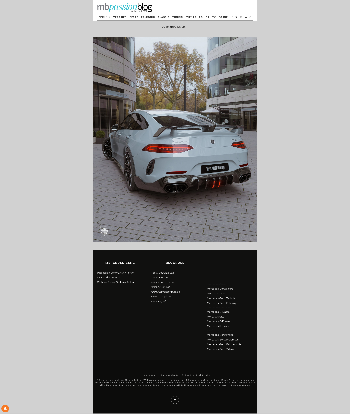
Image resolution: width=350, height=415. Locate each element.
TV (214, 17)
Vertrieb (120, 17)
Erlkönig (148, 17)
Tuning (177, 17)
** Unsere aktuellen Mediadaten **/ (121, 380)
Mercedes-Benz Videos (220, 349)
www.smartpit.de (161, 296)
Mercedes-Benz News (220, 288)
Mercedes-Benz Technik (221, 298)
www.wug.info (159, 301)
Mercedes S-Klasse (218, 326)
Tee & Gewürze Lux (162, 272)
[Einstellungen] (5, 408)
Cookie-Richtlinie (197, 375)
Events (191, 17)
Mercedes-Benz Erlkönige (222, 303)
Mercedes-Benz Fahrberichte (224, 344)
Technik (104, 17)
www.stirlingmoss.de (109, 277)
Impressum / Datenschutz (160, 375)
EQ (201, 17)
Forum (223, 17)
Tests (133, 17)
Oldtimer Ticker (106, 282)
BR (207, 17)
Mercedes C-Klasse (218, 311)
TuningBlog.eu (159, 277)
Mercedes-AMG (216, 293)
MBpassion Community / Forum (115, 272)
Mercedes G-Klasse (218, 321)
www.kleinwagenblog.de (165, 291)
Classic (164, 17)
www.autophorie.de (162, 282)
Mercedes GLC (215, 316)
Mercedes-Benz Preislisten (223, 339)
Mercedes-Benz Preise (220, 334)
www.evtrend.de (160, 287)
